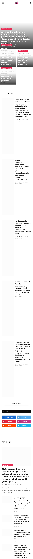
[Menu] (3, 3)
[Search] (30, 3)
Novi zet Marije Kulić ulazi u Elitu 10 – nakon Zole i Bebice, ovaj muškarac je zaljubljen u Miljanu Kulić (24, 59)
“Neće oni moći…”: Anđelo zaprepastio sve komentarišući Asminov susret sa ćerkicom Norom (8, 76)
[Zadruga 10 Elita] (16, 3)
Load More (15, 403)
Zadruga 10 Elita (7, 465)
